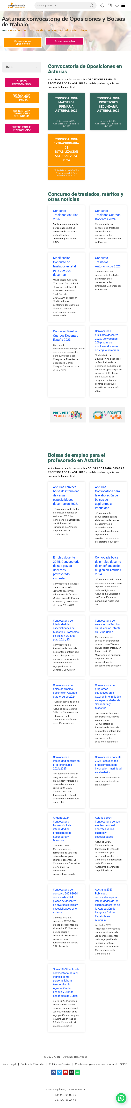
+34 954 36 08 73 (65, 1100)
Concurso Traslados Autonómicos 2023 (108, 262)
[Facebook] (53, 1072)
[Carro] (109, 5)
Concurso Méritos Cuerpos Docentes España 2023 (65, 335)
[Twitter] (59, 1072)
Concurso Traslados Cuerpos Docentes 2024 (107, 215)
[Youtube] (65, 1072)
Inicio (5, 30)
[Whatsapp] (77, 1072)
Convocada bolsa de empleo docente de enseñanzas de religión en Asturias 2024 (108, 566)
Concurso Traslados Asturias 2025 (65, 215)
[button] (37, 67)
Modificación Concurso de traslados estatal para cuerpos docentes (64, 266)
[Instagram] (71, 1072)
